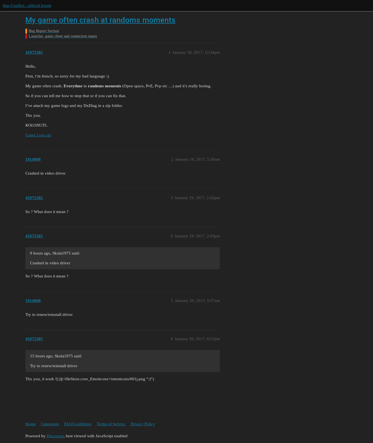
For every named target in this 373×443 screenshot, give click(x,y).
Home (30, 424)
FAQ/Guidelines (77, 424)
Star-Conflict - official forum (27, 5)
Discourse (55, 436)
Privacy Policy (143, 424)
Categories (50, 424)
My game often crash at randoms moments (100, 20)
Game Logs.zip (38, 135)
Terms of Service (111, 424)
